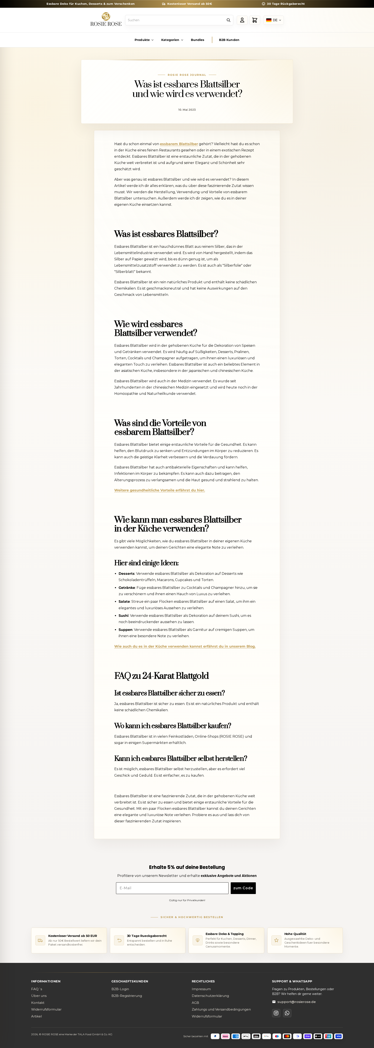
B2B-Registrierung (126, 996)
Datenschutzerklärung (210, 996)
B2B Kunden (229, 40)
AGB (195, 1003)
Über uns (39, 996)
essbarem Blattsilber (179, 144)
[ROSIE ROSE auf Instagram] (276, 1013)
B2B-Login (120, 989)
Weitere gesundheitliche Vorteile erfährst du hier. (159, 490)
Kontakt (37, 1003)
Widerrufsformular (46, 1009)
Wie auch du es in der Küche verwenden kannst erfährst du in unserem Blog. (185, 646)
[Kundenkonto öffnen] (242, 20)
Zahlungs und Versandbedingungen (221, 1009)
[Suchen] (228, 20)
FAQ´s (36, 989)
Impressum (201, 989)
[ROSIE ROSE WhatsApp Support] (287, 1013)
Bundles (197, 40)
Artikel (36, 1016)
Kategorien (170, 40)
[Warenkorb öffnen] (254, 20)
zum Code (243, 888)
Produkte (142, 40)
